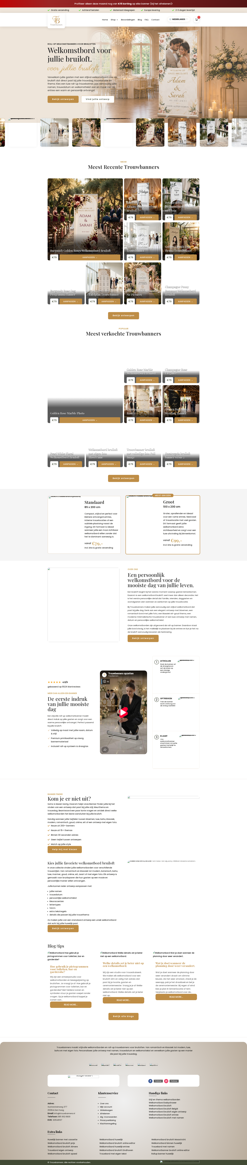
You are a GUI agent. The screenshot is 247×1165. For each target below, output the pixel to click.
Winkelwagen (106, 1110)
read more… (71, 1004)
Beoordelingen (128, 19)
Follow (158, 1081)
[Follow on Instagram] (166, 1081)
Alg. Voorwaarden (108, 1117)
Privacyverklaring (108, 1120)
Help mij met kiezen (64, 849)
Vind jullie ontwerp (98, 99)
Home (105, 19)
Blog (140, 19)
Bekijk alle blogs (123, 1016)
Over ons (104, 1103)
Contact (155, 19)
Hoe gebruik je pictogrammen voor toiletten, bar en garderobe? (69, 969)
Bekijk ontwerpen (63, 99)
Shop (113, 19)
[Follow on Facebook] (150, 1081)
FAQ (146, 19)
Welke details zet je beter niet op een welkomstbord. (123, 964)
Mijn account (106, 1106)
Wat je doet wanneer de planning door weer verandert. (175, 964)
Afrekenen (105, 1113)
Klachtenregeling (108, 1123)
